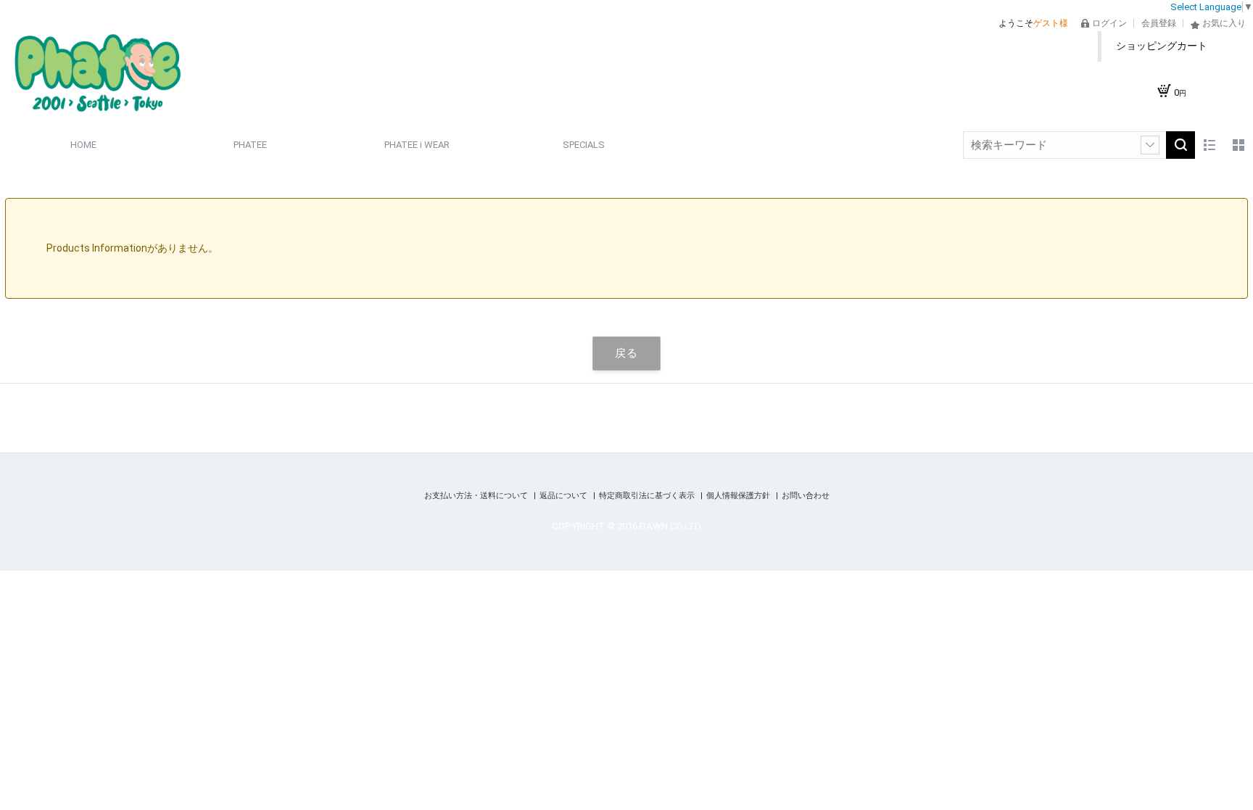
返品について (564, 495)
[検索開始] (1180, 145)
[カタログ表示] (1238, 145)
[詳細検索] (1150, 145)
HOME (83, 144)
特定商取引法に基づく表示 (648, 495)
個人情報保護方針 (739, 495)
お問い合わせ (806, 495)
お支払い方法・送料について (477, 495)
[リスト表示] (1209, 145)
